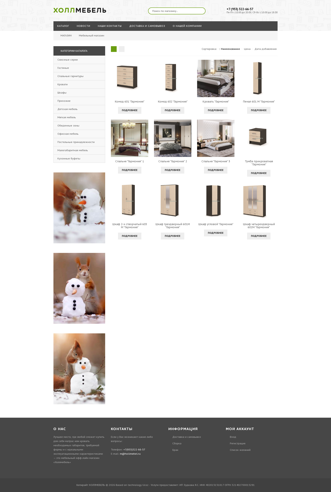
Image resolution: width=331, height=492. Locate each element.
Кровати (62, 84)
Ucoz (145, 485)
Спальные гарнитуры (70, 76)
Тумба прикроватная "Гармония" (259, 163)
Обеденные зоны (68, 125)
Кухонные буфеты (68, 158)
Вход (233, 437)
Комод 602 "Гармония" (173, 101)
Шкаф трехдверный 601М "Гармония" (172, 225)
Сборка (176, 443)
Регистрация (237, 443)
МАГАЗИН (66, 35)
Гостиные (63, 68)
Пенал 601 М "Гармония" (259, 101)
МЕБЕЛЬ (80, 10)
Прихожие (63, 100)
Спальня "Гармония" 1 (129, 161)
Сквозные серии (67, 59)
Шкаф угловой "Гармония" (215, 224)
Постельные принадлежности (76, 142)
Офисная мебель (68, 133)
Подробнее (130, 110)
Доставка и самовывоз (186, 437)
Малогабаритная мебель (72, 150)
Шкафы (61, 92)
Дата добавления (266, 49)
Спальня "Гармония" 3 (216, 161)
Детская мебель (67, 109)
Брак (175, 450)
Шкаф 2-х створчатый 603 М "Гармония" (129, 225)
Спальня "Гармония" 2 (172, 161)
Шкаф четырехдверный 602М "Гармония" (259, 225)
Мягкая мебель (66, 117)
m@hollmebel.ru (130, 453)
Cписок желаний (240, 450)
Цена (247, 49)
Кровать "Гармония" (215, 101)
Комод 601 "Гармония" (129, 101)
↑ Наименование (229, 49)
